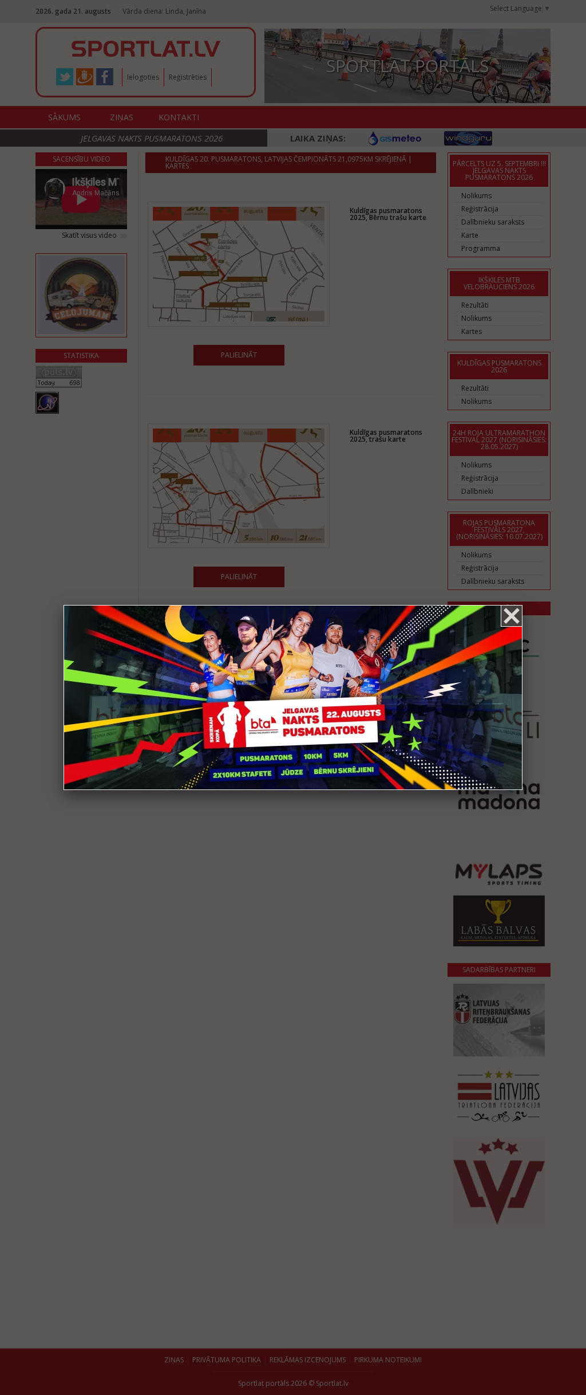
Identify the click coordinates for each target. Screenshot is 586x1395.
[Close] (511, 616)
